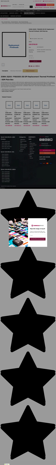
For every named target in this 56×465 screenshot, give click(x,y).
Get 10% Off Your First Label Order (37, 239)
